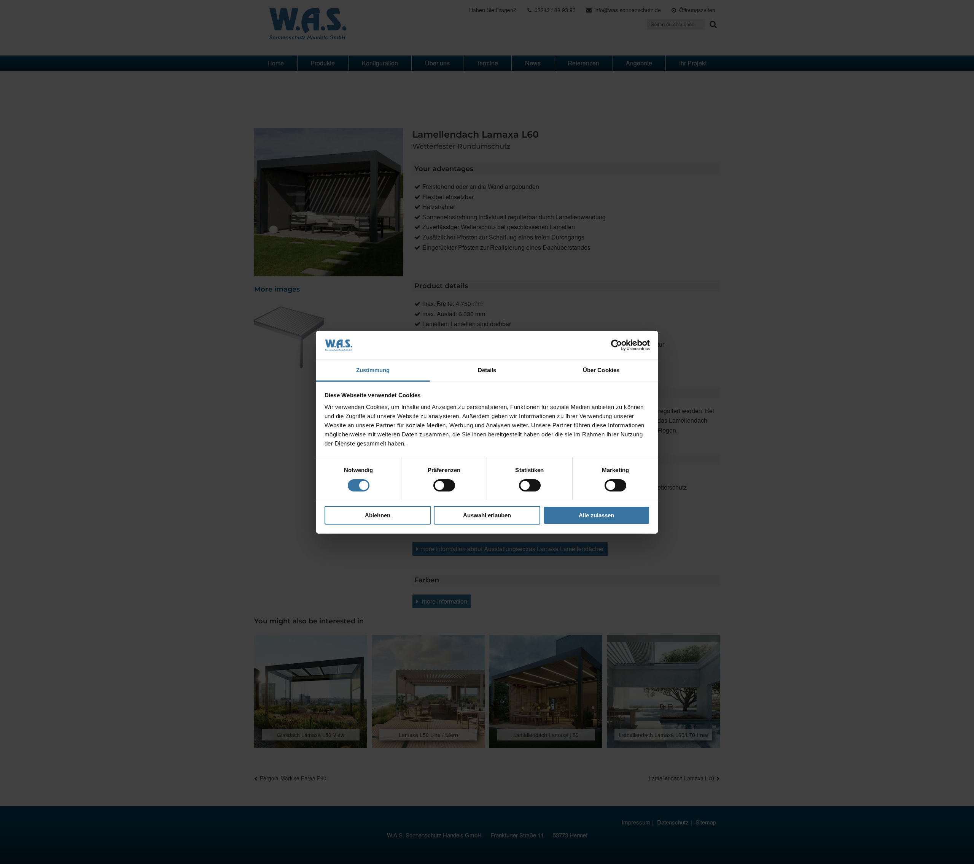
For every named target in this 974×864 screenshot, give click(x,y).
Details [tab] (487, 370)
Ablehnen (377, 515)
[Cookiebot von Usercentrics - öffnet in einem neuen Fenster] (616, 345)
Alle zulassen (596, 515)
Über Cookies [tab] (601, 370)
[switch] (444, 485)
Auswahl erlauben (487, 515)
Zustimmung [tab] (373, 370)
